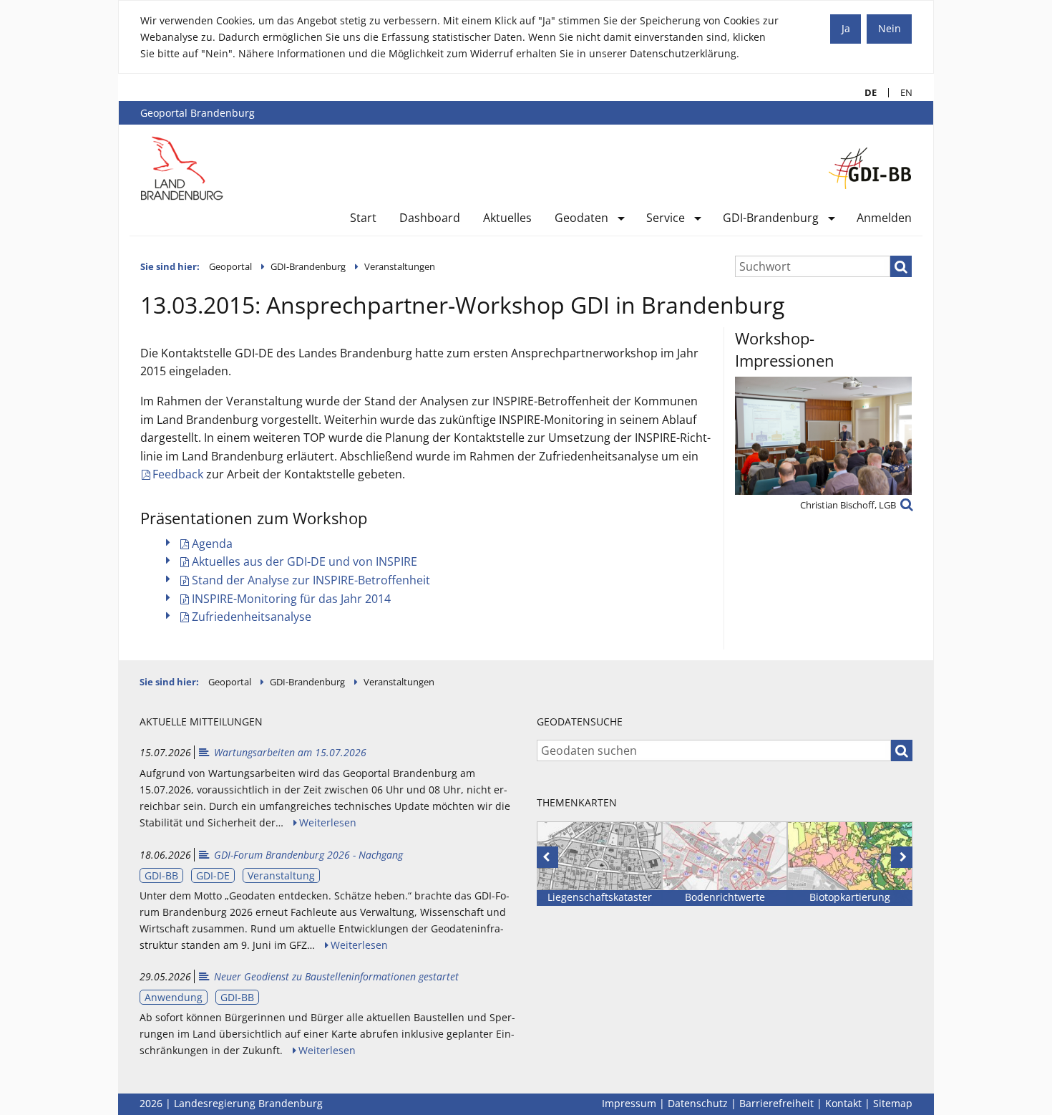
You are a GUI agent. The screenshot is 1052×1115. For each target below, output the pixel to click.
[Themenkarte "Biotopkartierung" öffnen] (849, 863)
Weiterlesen (327, 822)
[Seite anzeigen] (182, 167)
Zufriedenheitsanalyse (251, 616)
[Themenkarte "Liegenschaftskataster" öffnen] (599, 863)
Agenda (212, 543)
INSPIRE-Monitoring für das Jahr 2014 (291, 599)
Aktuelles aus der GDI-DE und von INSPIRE (304, 561)
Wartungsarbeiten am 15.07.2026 (282, 752)
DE (865, 92)
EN (900, 92)
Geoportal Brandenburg (197, 113)
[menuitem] (363, 221)
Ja (846, 28)
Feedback (177, 474)
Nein (889, 28)
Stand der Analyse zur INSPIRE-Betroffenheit (311, 580)
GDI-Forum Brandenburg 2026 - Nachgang (300, 854)
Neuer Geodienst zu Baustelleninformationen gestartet (328, 976)
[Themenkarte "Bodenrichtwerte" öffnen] (724, 863)
